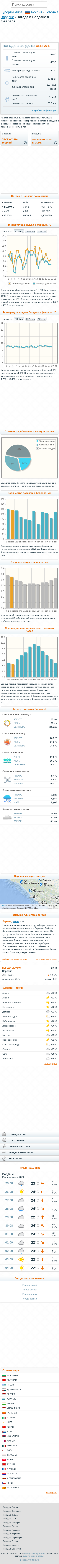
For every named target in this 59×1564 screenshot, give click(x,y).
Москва (6, 1035)
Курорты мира (11, 12)
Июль (17, 723)
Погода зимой (29, 1285)
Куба (9, 1431)
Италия (11, 1417)
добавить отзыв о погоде (14, 959)
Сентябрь (19, 727)
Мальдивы (13, 1436)
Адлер (5, 993)
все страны (51, 1492)
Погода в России (10, 1541)
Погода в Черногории (12, 1537)
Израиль (11, 1399)
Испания (12, 1413)
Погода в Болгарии (11, 1522)
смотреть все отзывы (46, 959)
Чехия (10, 1483)
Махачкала (8, 1030)
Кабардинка (8, 1021)
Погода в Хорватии (11, 1534)
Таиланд (12, 1455)
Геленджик (8, 1007)
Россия (36, 12)
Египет (11, 1394)
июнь (26, 207)
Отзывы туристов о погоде (29, 915)
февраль (9, 207)
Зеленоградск (9, 1016)
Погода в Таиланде (12, 1511)
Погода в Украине (11, 1545)
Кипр (9, 1422)
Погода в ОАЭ (9, 1519)
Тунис (10, 1460)
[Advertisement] (29, 40)
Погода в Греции (10, 1526)
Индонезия (13, 1408)
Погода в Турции (10, 1515)
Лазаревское (9, 1026)
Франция (12, 1469)
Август (18, 719)
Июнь (16, 921)
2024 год (42, 231)
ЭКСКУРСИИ (15, 1158)
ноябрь (46, 211)
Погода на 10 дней (29, 1168)
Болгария (12, 1375)
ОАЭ (9, 1450)
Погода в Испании (11, 1530)
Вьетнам (12, 1380)
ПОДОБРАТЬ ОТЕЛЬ (19, 1146)
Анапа (5, 997)
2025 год (30, 231)
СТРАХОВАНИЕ (17, 1140)
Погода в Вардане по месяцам (29, 196)
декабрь (47, 215)
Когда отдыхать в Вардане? (29, 709)
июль (26, 211)
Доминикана (14, 1389)
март (6, 211)
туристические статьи (33, 1556)
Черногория (14, 1478)
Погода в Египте (10, 1507)
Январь (18, 776)
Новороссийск (9, 1040)
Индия (10, 1403)
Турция (11, 1464)
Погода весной (29, 1289)
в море (42, 141)
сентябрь (48, 202)
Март (16, 802)
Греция (11, 1385)
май (25, 202)
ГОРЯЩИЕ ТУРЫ (17, 1134)
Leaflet (3, 905)
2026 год (19, 231)
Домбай (6, 1012)
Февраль (18, 779)
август (27, 215)
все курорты (50, 1063)
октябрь (47, 207)
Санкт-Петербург (11, 1044)
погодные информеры (35, 1553)
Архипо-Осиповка (11, 1002)
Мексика (12, 1445)
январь (8, 202)
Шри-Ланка (13, 1488)
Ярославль (8, 1058)
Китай (10, 1427)
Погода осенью (29, 1298)
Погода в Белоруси (12, 1549)
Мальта (11, 1441)
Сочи (5, 1054)
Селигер (6, 1049)
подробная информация (44, 110)
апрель (8, 215)
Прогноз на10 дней (10, 141)
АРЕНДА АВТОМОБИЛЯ (21, 1152)
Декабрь (18, 783)
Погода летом (29, 1294)
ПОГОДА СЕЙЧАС (11, 968)
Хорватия (12, 1474)
